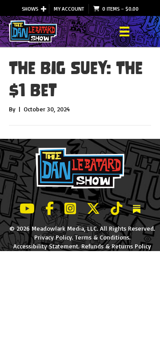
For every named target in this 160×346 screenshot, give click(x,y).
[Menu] (124, 31)
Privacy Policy (53, 237)
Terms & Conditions (102, 237)
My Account (69, 8)
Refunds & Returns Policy (116, 246)
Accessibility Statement (45, 246)
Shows (30, 8)
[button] (43, 9)
